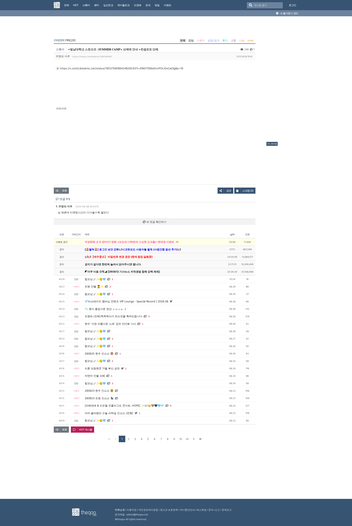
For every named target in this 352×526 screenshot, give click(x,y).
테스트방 (201, 509)
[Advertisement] (282, 80)
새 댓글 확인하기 (155, 221)
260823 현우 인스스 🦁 (99, 390)
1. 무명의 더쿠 (64, 206)
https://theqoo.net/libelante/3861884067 (92, 56)
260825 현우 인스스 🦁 (99, 353)
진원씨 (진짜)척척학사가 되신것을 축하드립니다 (113, 316)
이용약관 (131, 509)
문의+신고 (214, 509)
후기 (225, 40)
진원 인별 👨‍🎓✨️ (94, 286)
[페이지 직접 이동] (187, 439)
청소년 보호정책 (169, 509)
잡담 (191, 40)
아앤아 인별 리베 (95, 375)
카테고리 (65, 40)
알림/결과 (213, 40)
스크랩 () (247, 190)
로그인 (292, 5)
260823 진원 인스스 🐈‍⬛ (99, 398)
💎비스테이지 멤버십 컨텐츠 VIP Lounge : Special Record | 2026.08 (126, 301)
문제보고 (227, 509)
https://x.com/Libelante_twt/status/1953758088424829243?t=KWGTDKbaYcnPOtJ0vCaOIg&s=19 (121, 68)
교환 (233, 40)
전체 (182, 40)
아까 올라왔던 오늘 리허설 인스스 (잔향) (109, 413)
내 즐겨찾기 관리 (288, 13)
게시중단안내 (187, 509)
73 (177, 242)
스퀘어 (201, 40)
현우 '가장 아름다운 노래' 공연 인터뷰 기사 (110, 323)
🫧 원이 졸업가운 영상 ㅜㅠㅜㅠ (104, 309)
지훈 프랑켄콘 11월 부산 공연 (102, 368)
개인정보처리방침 (148, 509)
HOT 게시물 (85, 429)
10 (180, 439)
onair (251, 40)
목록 (64, 190)
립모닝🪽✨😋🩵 (95, 279)
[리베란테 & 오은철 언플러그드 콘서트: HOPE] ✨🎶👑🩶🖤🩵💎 (124, 405)
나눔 (241, 40)
